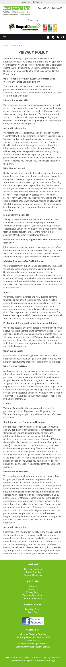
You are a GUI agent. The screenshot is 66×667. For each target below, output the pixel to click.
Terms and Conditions (33, 595)
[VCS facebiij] (33, 621)
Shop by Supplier (33, 572)
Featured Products (33, 575)
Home (5, 45)
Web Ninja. (51, 661)
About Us (26, 2)
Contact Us (37, 2)
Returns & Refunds (33, 598)
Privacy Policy (33, 592)
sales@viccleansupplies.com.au (33, 643)
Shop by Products (33, 569)
